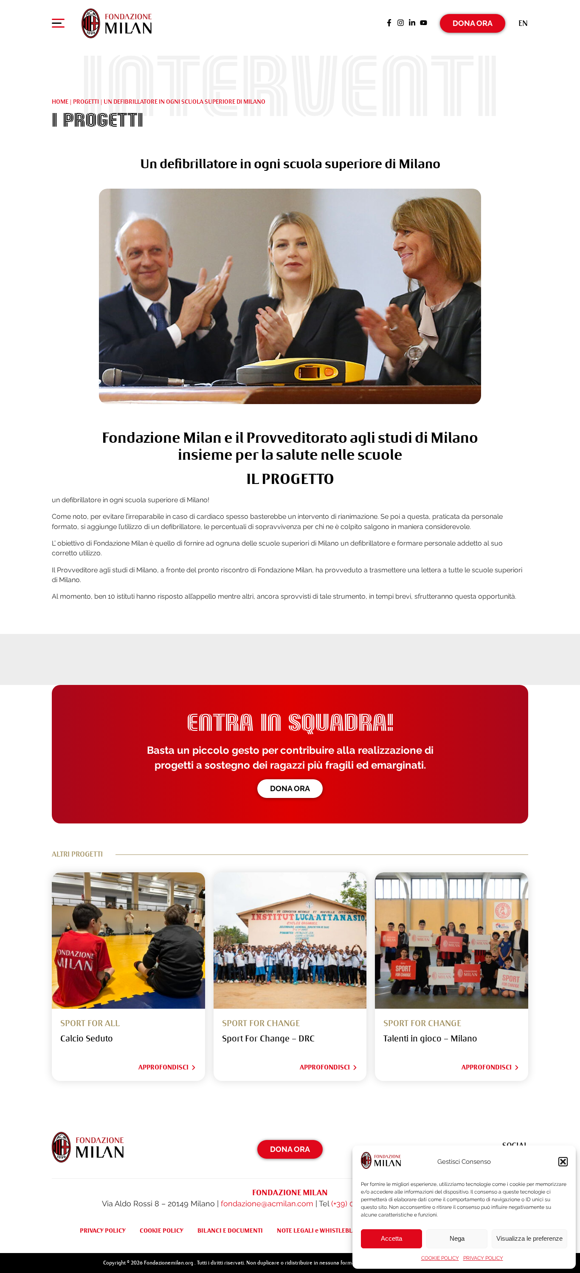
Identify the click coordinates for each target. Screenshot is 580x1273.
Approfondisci (163, 1067)
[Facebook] (389, 23)
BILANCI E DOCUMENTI (230, 1230)
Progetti (86, 101)
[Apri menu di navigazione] (58, 25)
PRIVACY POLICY (483, 1258)
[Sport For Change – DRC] (290, 940)
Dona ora (290, 788)
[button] (563, 1161)
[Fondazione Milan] (117, 23)
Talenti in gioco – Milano (430, 1039)
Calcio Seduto (86, 1039)
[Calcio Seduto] (128, 940)
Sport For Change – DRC (268, 1039)
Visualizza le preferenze (529, 1238)
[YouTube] (423, 23)
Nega (457, 1238)
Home (60, 101)
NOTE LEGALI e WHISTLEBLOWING (325, 1230)
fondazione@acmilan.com (267, 1203)
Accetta (391, 1238)
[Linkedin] (412, 23)
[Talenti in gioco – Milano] (451, 940)
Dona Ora (473, 23)
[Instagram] (400, 23)
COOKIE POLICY (440, 1258)
